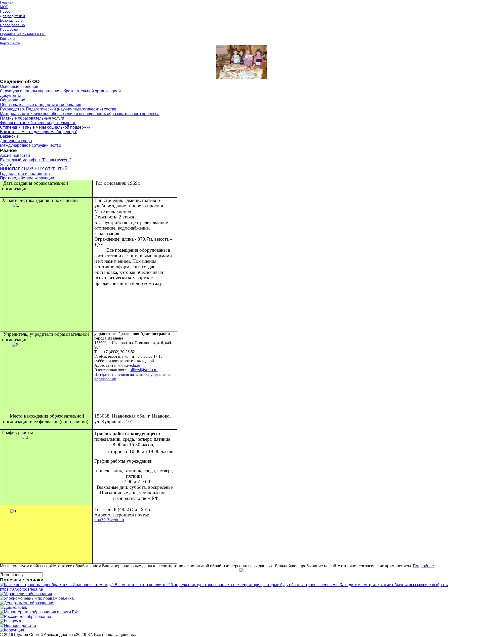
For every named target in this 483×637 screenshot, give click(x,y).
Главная (7, 2)
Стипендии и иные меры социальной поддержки (45, 127)
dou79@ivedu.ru (109, 520)
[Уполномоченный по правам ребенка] (37, 598)
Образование (12, 100)
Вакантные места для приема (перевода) (38, 132)
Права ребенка (12, 25)
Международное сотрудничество (30, 145)
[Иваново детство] (18, 625)
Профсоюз (9, 29)
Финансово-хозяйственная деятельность (38, 123)
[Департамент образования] (27, 603)
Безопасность (11, 20)
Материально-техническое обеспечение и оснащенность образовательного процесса (79, 113)
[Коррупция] (12, 630)
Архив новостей (15, 155)
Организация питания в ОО (23, 34)
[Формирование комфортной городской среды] (241, 589)
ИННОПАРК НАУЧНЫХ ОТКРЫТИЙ (34, 169)
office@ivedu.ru (143, 370)
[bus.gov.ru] (11, 621)
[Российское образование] (25, 616)
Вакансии (9, 136)
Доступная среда (16, 141)
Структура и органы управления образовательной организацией (60, 91)
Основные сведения (19, 86)
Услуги (6, 164)
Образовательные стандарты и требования (40, 104)
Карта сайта (10, 43)
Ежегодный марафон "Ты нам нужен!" (35, 160)
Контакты (7, 38)
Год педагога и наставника (25, 173)
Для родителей (12, 16)
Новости (7, 11)
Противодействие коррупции (27, 178)
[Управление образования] (26, 594)
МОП (4, 7)
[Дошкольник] (13, 607)
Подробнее (423, 566)
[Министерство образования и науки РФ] (39, 612)
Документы (10, 95)
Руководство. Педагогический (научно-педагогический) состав (58, 109)
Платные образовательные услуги (32, 118)
